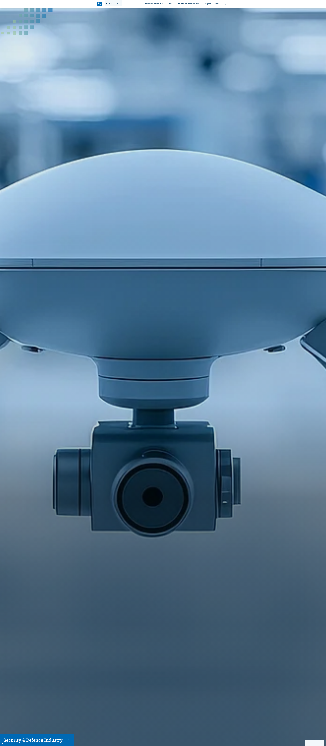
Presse (217, 4)
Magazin (208, 4)
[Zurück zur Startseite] (99, 4)
